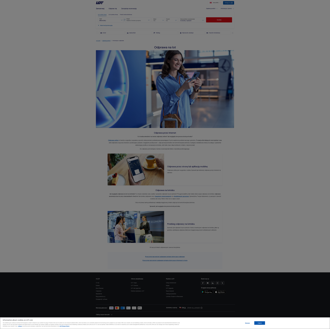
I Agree (260, 323)
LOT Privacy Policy (64, 326)
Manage (247, 323)
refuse (20, 326)
